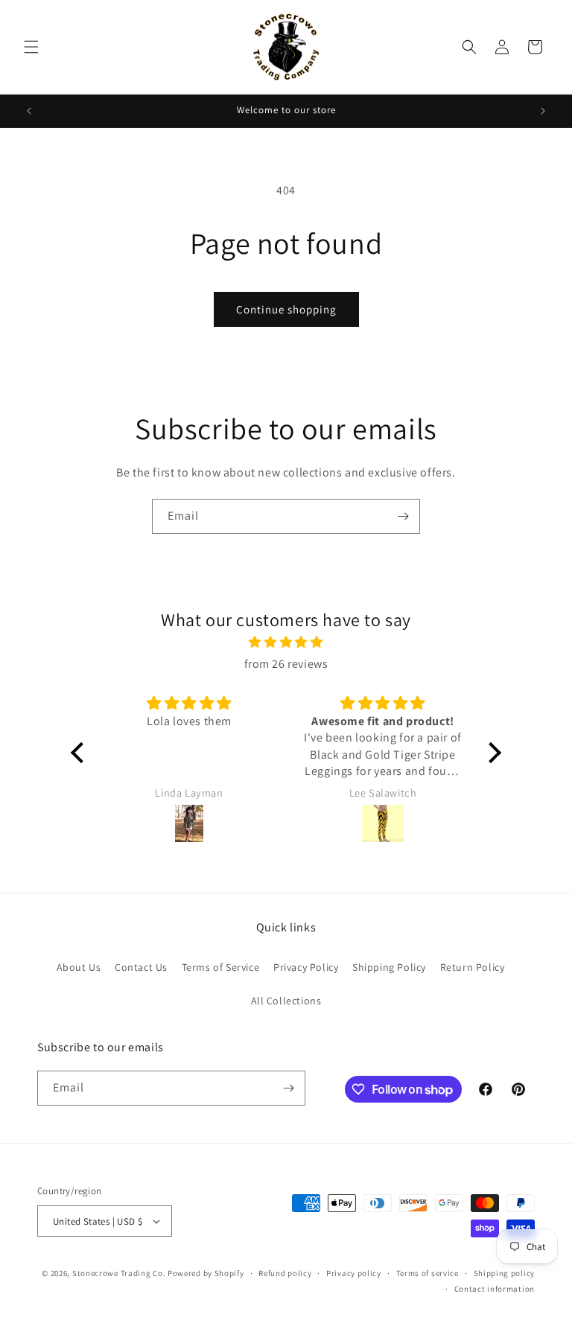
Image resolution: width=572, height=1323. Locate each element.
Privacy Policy (305, 967)
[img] (286, 642)
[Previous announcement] (29, 111)
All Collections (286, 1000)
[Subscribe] (403, 516)
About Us (79, 967)
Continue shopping (286, 309)
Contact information (494, 1289)
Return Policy (472, 967)
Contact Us (141, 967)
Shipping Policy (389, 967)
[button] (31, 47)
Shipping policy (505, 1273)
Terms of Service (221, 967)
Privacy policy (353, 1273)
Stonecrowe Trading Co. (118, 1273)
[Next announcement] (543, 111)
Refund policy (284, 1273)
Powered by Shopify (206, 1273)
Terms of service (427, 1273)
